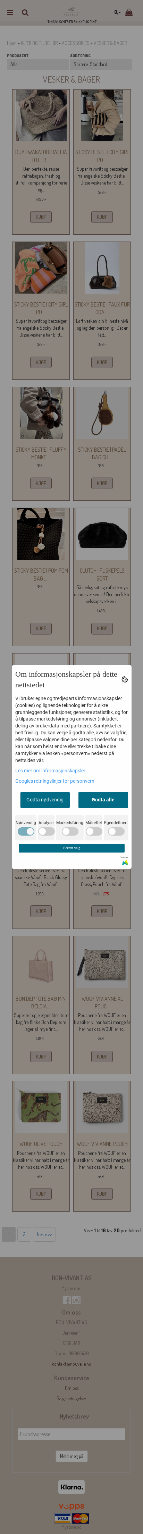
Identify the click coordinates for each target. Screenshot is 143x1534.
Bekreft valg (71, 848)
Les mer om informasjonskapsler (50, 770)
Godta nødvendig (45, 799)
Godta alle (103, 799)
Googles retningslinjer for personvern (54, 781)
